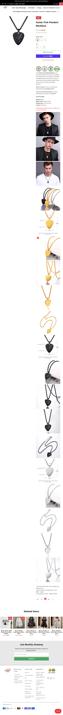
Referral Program (28, 689)
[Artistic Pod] (5, 7)
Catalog (39, 7)
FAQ (14, 11)
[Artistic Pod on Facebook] (2, 3)
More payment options (48, 60)
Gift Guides (31, 7)
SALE (13, 7)
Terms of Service (28, 680)
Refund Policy (28, 683)
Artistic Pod (8, 704)
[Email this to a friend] (52, 599)
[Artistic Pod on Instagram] (5, 3)
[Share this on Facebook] (41, 599)
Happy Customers (51, 11)
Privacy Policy (28, 686)
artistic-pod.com (41, 697)
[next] (32, 32)
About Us (46, 7)
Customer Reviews (29, 675)
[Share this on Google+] (48, 599)
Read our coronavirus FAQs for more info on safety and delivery (31, 1)
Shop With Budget (21, 7)
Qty (37, 44)
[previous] (4, 32)
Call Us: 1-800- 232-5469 (17, 4)
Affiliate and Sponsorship (23, 11)
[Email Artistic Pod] (8, 3)
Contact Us (42, 11)
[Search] (58, 11)
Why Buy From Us (54, 7)
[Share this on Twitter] (37, 599)
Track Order (34, 11)
